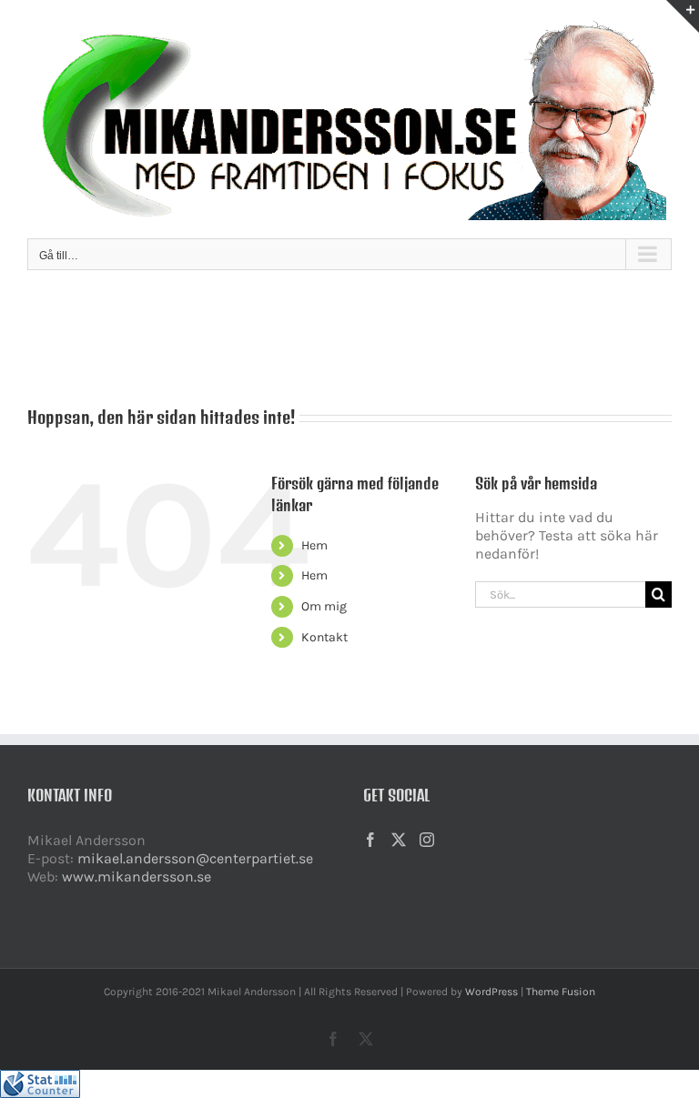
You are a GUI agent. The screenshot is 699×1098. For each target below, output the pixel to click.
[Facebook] (370, 839)
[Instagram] (427, 839)
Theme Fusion (560, 991)
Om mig (324, 606)
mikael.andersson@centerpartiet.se (195, 858)
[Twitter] (398, 839)
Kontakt (324, 637)
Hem (314, 545)
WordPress (491, 991)
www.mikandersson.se (136, 876)
